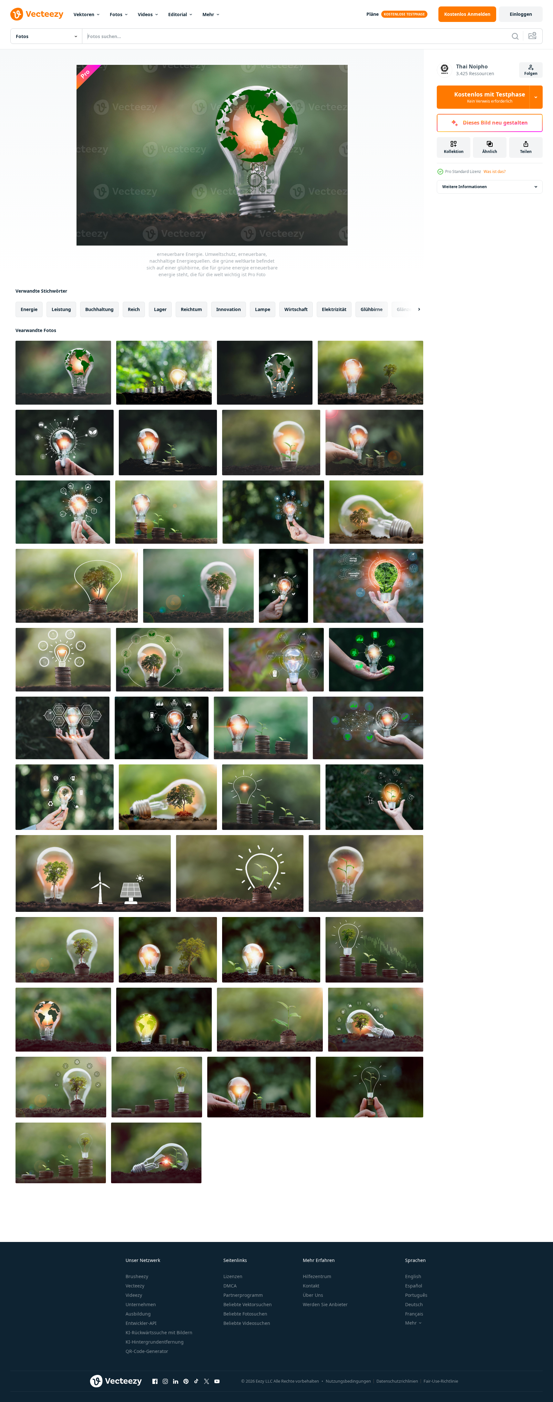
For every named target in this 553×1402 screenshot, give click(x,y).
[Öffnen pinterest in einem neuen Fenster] (186, 1381)
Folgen (531, 73)
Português (416, 1295)
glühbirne (372, 309)
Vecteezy (135, 1286)
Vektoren (84, 14)
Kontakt (311, 1286)
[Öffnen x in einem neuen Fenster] (206, 1381)
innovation (228, 309)
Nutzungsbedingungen (348, 1381)
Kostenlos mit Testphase (489, 97)
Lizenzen (232, 1276)
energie (29, 309)
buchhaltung (99, 309)
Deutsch (414, 1304)
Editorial (177, 14)
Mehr (208, 14)
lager (160, 309)
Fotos (116, 14)
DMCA (230, 1286)
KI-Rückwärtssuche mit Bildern (159, 1332)
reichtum (191, 309)
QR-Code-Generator (147, 1351)
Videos (145, 14)
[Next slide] (413, 309)
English (413, 1276)
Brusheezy (137, 1276)
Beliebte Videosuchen (246, 1323)
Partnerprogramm (243, 1295)
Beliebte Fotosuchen (245, 1314)
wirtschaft (296, 309)
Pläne (372, 14)
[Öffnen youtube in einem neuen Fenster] (217, 1381)
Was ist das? (495, 171)
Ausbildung (138, 1314)
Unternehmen (141, 1304)
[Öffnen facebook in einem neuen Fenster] (155, 1381)
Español (413, 1286)
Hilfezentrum (317, 1276)
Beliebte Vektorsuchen (247, 1304)
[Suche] (515, 36)
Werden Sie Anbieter (325, 1304)
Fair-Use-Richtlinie (441, 1381)
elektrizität (334, 309)
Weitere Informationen (464, 186)
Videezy (134, 1295)
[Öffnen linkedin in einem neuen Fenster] (175, 1381)
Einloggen (521, 14)
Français (414, 1314)
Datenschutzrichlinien (397, 1381)
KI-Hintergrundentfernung (155, 1342)
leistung (61, 309)
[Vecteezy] (36, 14)
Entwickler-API (141, 1323)
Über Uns (313, 1295)
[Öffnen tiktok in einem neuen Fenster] (196, 1381)
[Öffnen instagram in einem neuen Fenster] (165, 1381)
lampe (262, 309)
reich (134, 309)
